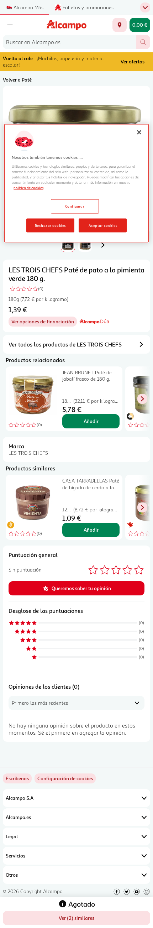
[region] (76, 183)
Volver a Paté (17, 80)
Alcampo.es (18, 817)
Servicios (15, 856)
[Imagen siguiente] (103, 245)
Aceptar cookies (103, 225)
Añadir (91, 421)
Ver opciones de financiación (44, 322)
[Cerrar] (139, 132)
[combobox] (69, 42)
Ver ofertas (132, 61)
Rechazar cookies (50, 225)
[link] (65, 778)
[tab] (68, 245)
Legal (12, 836)
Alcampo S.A (19, 798)
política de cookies (28, 187)
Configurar (75, 206)
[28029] (119, 25)
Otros (12, 875)
